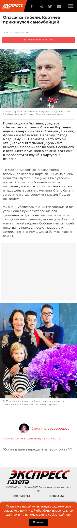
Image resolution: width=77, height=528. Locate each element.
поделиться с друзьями (39, 40)
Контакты (21, 496)
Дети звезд (34, 438)
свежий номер (51, 438)
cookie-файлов (59, 514)
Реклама (56, 496)
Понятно (38, 522)
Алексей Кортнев (14, 438)
